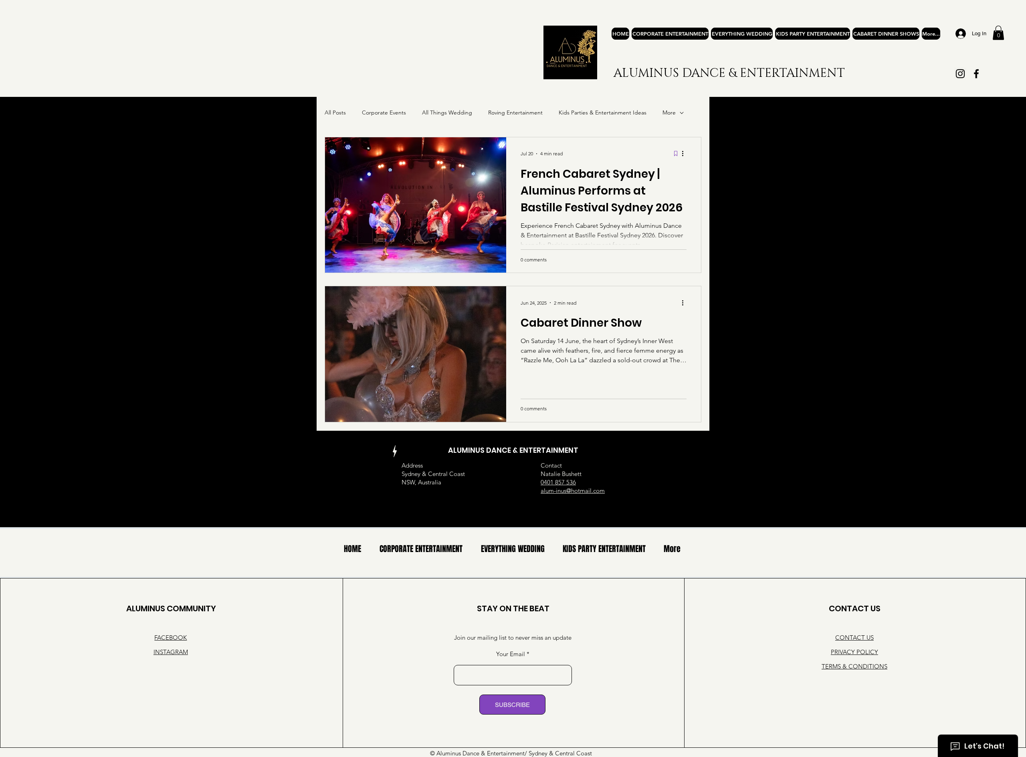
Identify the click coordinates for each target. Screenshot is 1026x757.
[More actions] (685, 154)
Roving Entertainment (515, 112)
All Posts (335, 112)
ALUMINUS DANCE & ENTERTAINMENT (729, 73)
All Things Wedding (447, 112)
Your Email (510, 654)
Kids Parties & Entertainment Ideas (602, 112)
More (669, 112)
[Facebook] (976, 74)
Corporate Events (384, 112)
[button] (998, 33)
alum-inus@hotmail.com (573, 490)
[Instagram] (960, 74)
